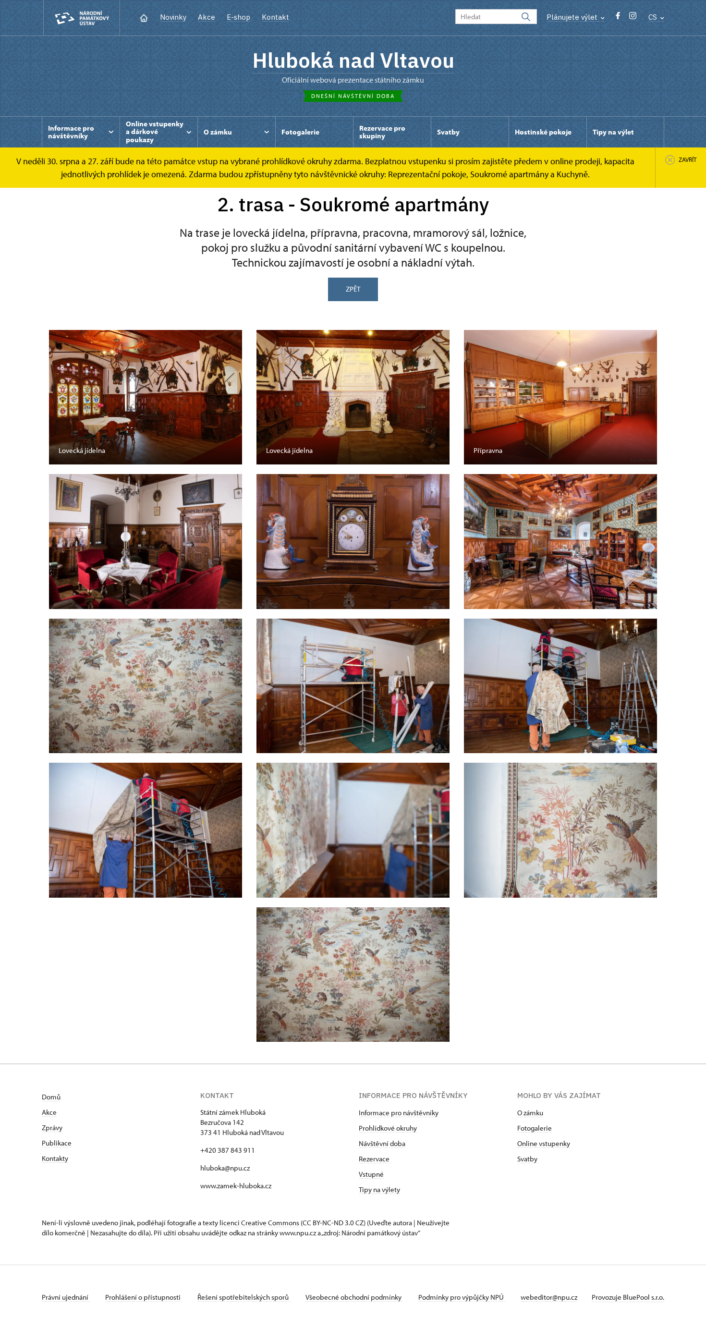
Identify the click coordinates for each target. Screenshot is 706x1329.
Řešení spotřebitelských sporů (243, 1297)
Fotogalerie (534, 1128)
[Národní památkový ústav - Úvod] (81, 18)
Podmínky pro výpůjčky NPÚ (461, 1297)
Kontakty (55, 1158)
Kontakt (275, 17)
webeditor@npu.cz (549, 1297)
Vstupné (371, 1174)
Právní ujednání (66, 1297)
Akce (206, 17)
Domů (51, 1096)
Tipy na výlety (379, 1189)
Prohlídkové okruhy (388, 1128)
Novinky (173, 17)
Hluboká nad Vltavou (353, 60)
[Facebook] (617, 18)
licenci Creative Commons (259, 1222)
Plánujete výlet (573, 17)
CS (653, 17)
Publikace (57, 1142)
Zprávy (52, 1127)
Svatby (527, 1158)
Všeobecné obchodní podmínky (354, 1297)
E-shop (238, 17)
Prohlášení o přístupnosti (143, 1297)
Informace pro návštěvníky (398, 1112)
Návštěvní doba (382, 1143)
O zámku (530, 1112)
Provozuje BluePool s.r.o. (628, 1297)
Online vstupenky (543, 1143)
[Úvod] (143, 17)
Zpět (353, 288)
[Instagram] (632, 18)
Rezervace (374, 1158)
